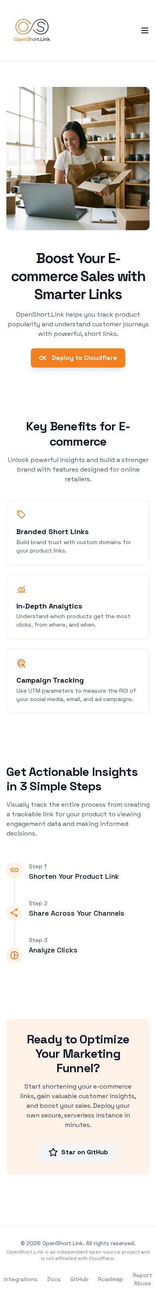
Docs (54, 1279)
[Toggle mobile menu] (145, 30)
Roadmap (110, 1279)
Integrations (21, 1279)
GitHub (79, 1279)
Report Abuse (142, 1279)
